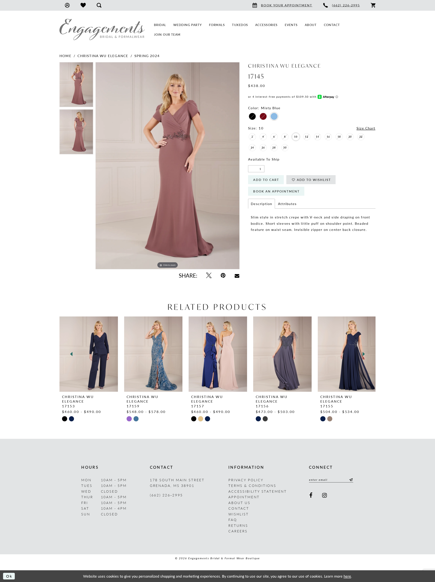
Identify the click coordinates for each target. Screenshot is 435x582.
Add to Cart (266, 180)
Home (65, 55)
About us (239, 502)
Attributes (287, 203)
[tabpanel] (76, 85)
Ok (9, 576)
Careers (238, 530)
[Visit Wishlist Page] (83, 5)
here (347, 576)
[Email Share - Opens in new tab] (237, 275)
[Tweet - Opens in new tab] (209, 275)
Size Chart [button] (365, 128)
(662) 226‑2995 (166, 494)
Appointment (244, 496)
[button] (67, 5)
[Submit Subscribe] (350, 479)
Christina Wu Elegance (102, 55)
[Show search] (99, 5)
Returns (238, 525)
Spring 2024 (147, 55)
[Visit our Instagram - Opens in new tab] (325, 495)
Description (261, 203)
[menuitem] (67, 5)
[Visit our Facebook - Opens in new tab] (311, 495)
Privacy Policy (246, 479)
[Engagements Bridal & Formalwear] (102, 29)
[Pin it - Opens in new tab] (223, 275)
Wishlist (238, 514)
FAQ (232, 519)
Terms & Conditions (252, 485)
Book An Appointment (276, 191)
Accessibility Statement (257, 491)
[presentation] (88, 354)
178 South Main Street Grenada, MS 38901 (177, 482)
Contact (238, 508)
